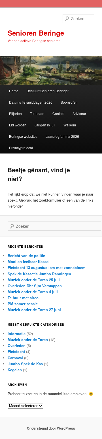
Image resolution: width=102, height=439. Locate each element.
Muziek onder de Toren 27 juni (34, 309)
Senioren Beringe (36, 33)
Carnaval (15, 357)
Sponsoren (69, 102)
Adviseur (79, 113)
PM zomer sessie (23, 303)
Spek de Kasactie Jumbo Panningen (39, 273)
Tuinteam (37, 113)
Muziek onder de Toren (28, 339)
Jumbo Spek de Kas (25, 363)
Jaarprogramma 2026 (62, 136)
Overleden (17, 345)
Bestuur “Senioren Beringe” (48, 90)
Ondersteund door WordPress (51, 428)
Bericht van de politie (26, 255)
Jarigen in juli (45, 124)
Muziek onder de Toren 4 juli (33, 291)
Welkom (69, 124)
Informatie (17, 333)
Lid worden (17, 124)
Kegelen (15, 369)
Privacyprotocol (21, 147)
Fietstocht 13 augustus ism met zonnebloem (47, 267)
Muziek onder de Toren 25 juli (34, 279)
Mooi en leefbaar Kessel (29, 261)
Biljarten (15, 113)
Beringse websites (23, 136)
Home (13, 90)
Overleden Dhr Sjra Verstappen (35, 285)
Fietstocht (16, 351)
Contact (58, 113)
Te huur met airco (23, 297)
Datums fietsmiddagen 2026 (30, 102)
